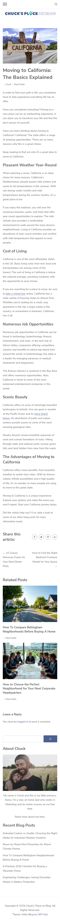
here (42, 816)
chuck (8, 84)
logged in (23, 721)
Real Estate (19, 84)
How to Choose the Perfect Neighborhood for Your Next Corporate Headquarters (29, 688)
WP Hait (43, 914)
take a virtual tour (16, 293)
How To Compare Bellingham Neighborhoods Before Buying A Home (29, 629)
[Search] (50, 738)
